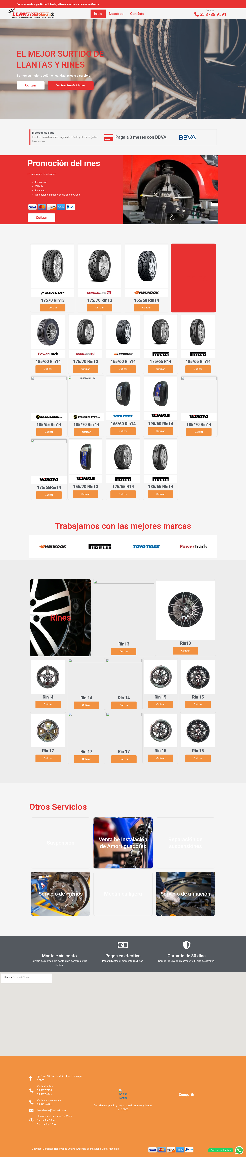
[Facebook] (206, 4)
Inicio (98, 14)
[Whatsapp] (216, 4)
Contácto (137, 14)
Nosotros (116, 14)
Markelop (114, 1148)
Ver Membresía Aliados (70, 85)
